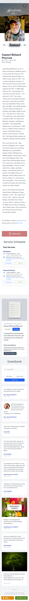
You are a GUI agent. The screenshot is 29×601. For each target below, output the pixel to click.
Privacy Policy (10, 594)
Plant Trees (20, 263)
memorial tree (20, 220)
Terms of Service (18, 594)
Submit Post (14, 380)
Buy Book (16, 329)
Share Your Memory (10, 353)
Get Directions (9, 263)
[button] (14, 507)
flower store (19, 223)
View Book (7, 329)
